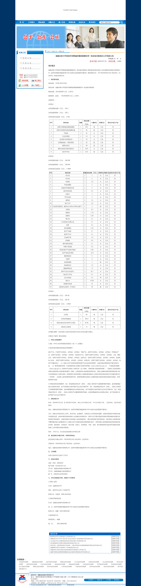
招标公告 (27, 58)
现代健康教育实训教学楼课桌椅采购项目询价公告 (64, 543)
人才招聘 (108, 580)
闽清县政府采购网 (60, 564)
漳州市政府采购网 (94, 566)
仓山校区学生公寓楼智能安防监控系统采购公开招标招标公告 (68, 541)
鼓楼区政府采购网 (65, 562)
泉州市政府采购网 (52, 566)
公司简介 (91, 580)
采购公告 (54, 51)
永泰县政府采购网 (88, 564)
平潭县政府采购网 (102, 564)
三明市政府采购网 (66, 566)
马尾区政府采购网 (93, 562)
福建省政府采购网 (37, 562)
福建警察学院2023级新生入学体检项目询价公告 (64, 547)
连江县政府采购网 (24, 566)
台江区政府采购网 (79, 562)
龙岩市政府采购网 (109, 566)
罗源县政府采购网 (116, 564)
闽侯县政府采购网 (74, 564)
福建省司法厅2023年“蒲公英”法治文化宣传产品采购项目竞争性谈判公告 (71, 538)
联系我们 (116, 580)
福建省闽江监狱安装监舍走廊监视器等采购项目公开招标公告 (68, 550)
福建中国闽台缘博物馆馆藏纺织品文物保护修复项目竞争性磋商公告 (70, 552)
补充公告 (27, 68)
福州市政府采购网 (51, 562)
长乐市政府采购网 (46, 564)
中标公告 (27, 63)
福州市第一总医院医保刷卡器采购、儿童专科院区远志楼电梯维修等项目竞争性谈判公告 (76, 545)
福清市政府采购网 (31, 564)
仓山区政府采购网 (108, 562)
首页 (48, 51)
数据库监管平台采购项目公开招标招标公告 (62, 536)
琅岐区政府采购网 (38, 566)
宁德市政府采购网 (80, 566)
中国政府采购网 (24, 562)
